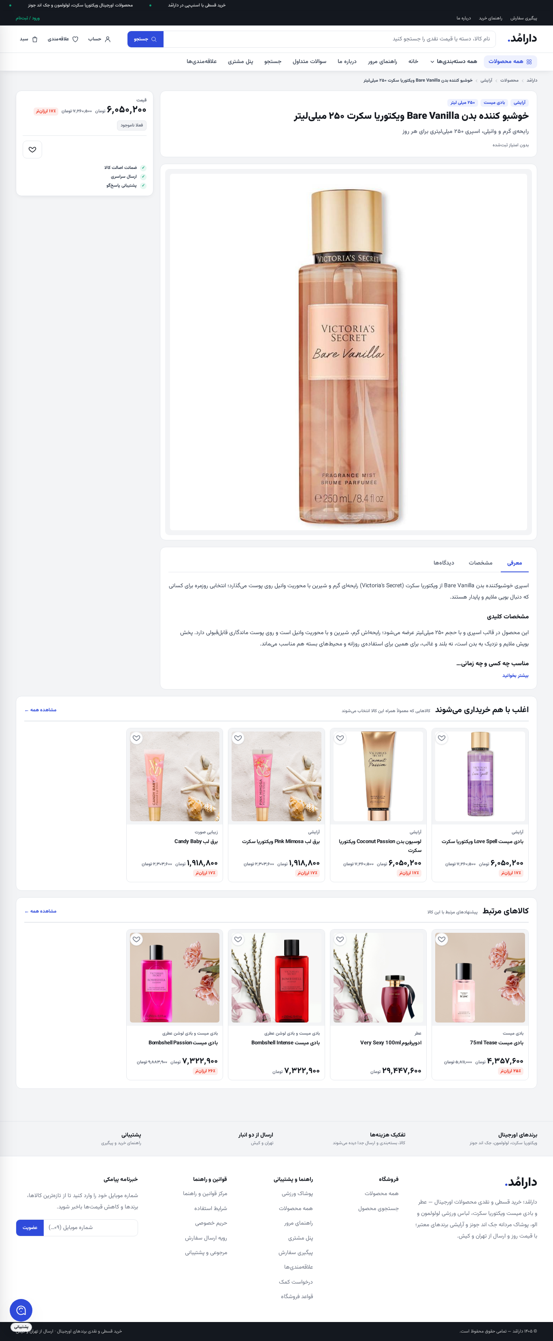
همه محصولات (506, 61)
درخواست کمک (296, 1282)
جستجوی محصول (378, 1208)
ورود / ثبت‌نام (28, 18)
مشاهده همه (40, 710)
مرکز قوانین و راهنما (205, 1193)
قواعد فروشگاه (297, 1297)
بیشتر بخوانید (515, 676)
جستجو (272, 61)
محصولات (509, 81)
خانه (413, 61)
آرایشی (486, 81)
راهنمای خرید (490, 18)
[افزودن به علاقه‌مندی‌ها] (32, 149)
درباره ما (464, 18)
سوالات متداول (309, 61)
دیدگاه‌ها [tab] (444, 563)
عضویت (30, 1227)
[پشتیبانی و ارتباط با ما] (21, 1310)
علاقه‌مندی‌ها (202, 61)
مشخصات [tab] (481, 563)
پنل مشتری (240, 61)
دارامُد (522, 39)
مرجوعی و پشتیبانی (206, 1252)
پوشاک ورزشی (297, 1193)
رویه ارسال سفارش (206, 1238)
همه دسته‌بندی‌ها (457, 61)
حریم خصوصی (211, 1223)
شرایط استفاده (210, 1208)
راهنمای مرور (382, 61)
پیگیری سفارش (523, 18)
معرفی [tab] (514, 563)
